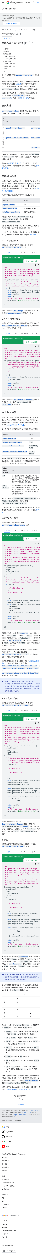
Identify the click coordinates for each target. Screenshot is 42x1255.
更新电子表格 (24, 98)
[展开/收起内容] (10, 49)
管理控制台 (5, 1179)
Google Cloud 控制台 (8, 1186)
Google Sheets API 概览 (15, 425)
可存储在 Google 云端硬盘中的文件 (17, 1089)
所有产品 (4, 1237)
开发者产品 (5, 1161)
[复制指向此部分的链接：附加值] (10, 840)
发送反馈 (7, 38)
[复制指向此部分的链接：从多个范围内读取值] (22, 319)
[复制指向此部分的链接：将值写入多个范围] (20, 698)
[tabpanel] (21, 281)
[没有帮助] (20, 34)
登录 (38, 2)
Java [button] (15, 253)
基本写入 (19, 163)
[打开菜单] (3, 2)
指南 (34, 30)
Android (4, 1221)
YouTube (4, 1208)
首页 (3, 30)
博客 (3, 1198)
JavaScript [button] (24, 253)
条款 (3, 1245)
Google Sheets (9, 9)
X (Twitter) (5, 1204)
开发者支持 (5, 1167)
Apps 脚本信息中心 (8, 1182)
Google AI (5, 1234)
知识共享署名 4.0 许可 (33, 1110)
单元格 (18, 84)
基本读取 (11, 163)
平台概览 (4, 1157)
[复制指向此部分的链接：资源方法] (13, 106)
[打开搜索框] (34, 2)
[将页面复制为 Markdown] (32, 43)
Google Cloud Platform (9, 1230)
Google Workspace (12, 30)
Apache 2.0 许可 (26, 1112)
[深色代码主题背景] (35, 265)
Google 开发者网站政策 (20, 1114)
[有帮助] (17, 34)
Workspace (24, 2)
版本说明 (4, 1164)
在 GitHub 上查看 (31, 261)
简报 (3, 1201)
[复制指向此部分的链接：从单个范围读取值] (20, 241)
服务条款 (4, 1170)
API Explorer (5, 1189)
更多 (33, 253)
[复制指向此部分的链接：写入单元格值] (18, 412)
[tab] (7, 252)
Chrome (4, 1224)
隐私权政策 (10, 1245)
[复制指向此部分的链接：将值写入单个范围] (20, 518)
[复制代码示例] (38, 265)
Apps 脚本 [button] (7, 253)
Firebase (4, 1227)
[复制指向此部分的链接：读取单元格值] (18, 176)
